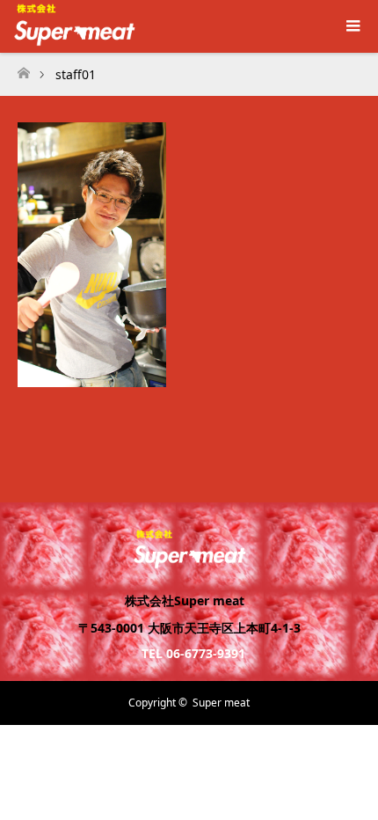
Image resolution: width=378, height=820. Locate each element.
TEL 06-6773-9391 (193, 653)
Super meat (221, 702)
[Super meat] (189, 560)
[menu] (351, 26)
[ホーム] (23, 68)
